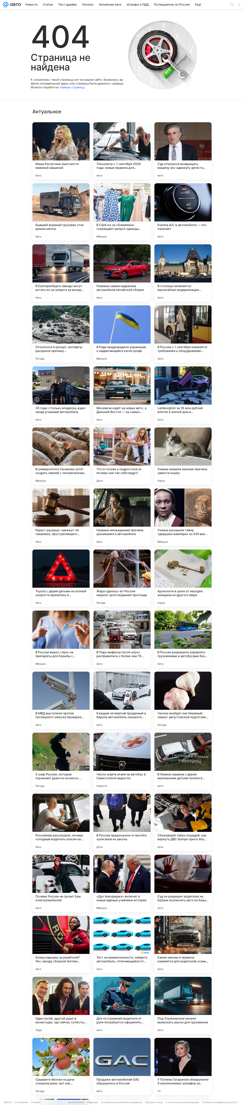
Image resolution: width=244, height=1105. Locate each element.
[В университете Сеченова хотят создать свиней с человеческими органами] (61, 456)
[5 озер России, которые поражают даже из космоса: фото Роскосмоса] (61, 761)
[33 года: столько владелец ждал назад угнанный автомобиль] (61, 395)
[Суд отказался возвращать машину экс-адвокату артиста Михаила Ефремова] (183, 150)
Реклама (36, 1102)
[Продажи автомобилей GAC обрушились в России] (122, 1066)
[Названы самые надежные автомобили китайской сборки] (122, 273)
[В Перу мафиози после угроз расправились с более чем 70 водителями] (122, 639)
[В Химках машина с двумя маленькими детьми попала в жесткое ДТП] (183, 761)
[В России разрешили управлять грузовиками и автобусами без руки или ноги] (183, 639)
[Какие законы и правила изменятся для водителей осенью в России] (183, 944)
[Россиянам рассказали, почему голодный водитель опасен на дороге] (61, 822)
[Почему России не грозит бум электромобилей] (61, 883)
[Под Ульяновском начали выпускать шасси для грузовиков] (183, 1005)
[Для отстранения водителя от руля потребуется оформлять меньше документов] (122, 1005)
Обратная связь (154, 1102)
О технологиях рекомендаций (182, 1102)
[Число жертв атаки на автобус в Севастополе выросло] (122, 761)
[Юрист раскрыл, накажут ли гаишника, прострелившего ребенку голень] (61, 517)
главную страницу (71, 87)
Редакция (92, 1102)
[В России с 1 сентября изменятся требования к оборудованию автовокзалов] (183, 334)
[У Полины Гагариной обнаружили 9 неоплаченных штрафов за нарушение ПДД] (183, 1066)
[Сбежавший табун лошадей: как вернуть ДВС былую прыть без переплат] (183, 822)
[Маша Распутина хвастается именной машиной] (61, 150)
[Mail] (5, 4)
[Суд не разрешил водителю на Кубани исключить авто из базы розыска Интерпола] (183, 883)
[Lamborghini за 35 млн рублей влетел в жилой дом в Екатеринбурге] (183, 395)
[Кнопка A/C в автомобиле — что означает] (183, 212)
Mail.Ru (8, 1102)
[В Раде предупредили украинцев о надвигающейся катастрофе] (122, 334)
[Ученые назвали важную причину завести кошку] (183, 456)
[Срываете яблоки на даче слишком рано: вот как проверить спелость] (61, 1066)
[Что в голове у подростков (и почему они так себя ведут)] (122, 456)
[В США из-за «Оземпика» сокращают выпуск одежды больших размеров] (122, 212)
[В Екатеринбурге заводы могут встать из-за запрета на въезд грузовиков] (61, 273)
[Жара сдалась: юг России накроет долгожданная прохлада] (122, 578)
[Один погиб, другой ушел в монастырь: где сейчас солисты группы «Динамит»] (61, 1005)
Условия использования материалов (121, 1102)
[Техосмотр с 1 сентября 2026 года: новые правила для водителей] (122, 150)
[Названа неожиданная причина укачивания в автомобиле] (122, 517)
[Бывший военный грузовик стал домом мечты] (61, 212)
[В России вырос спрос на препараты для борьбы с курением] (61, 639)
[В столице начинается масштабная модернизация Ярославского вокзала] (183, 273)
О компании (21, 1102)
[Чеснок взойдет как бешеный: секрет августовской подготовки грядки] (183, 700)
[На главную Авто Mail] (14, 4)
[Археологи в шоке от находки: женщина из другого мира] (183, 578)
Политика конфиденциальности (219, 1102)
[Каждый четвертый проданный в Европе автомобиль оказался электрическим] (122, 700)
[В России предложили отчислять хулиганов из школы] (122, 822)
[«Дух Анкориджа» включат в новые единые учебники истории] (122, 883)
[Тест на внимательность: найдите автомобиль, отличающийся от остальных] (122, 944)
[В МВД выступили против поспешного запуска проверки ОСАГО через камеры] (61, 700)
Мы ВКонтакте (76, 1102)
